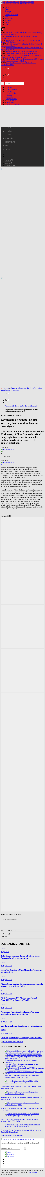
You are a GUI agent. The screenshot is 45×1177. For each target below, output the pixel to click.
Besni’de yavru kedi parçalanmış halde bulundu (21, 53)
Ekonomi (8, 11)
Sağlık (7, 22)
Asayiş (7, 17)
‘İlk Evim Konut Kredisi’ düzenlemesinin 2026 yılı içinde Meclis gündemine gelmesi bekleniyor (22, 60)
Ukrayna (9, 95)
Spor (6, 24)
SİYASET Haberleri (13, 104)
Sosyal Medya (11, 101)
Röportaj (8, 20)
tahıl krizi (9, 97)
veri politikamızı (34, 1172)
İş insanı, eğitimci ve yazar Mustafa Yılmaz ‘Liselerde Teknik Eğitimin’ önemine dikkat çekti (21, 56)
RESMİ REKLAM (11, 15)
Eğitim (7, 9)
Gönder (3, 936)
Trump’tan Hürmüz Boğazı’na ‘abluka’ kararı (21, 63)
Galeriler (8, 161)
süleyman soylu (11, 99)
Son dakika (7, 65)
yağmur (9, 87)
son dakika (10, 102)
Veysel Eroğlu (11, 93)
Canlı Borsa (9, 165)
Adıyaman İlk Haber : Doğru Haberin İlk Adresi (21, 406)
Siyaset (7, 13)
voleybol (9, 91)
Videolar (8, 163)
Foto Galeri (9, 18)
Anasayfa (6, 388)
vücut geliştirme (11, 89)
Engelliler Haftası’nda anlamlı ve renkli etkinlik (21, 51)
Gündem (8, 7)
